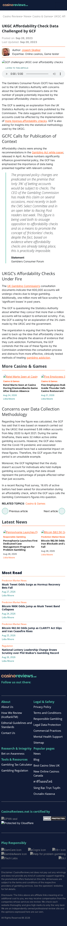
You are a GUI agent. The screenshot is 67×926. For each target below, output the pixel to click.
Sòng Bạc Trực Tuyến (47, 788)
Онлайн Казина (44, 794)
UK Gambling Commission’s (23, 286)
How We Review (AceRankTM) (11, 715)
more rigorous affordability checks (26, 120)
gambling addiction (38, 357)
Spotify (52, 690)
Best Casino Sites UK (47, 765)
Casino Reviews (12, 16)
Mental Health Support (48, 736)
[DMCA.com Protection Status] (54, 818)
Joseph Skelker (31, 50)
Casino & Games (42, 16)
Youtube (28, 690)
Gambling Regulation (14, 770)
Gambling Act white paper (47, 152)
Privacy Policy (42, 707)
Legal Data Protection (47, 725)
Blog (36, 759)
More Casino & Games (24, 366)
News (27, 16)
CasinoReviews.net (15, 812)
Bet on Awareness (12, 753)
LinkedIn (12, 690)
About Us (7, 707)
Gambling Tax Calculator (16, 764)
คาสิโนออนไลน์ (43, 781)
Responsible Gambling (48, 719)
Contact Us (8, 733)
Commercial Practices (47, 730)
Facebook (36, 690)
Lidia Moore (9, 398)
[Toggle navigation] (59, 5)
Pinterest (20, 690)
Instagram (44, 690)
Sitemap (39, 742)
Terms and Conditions (47, 713)
